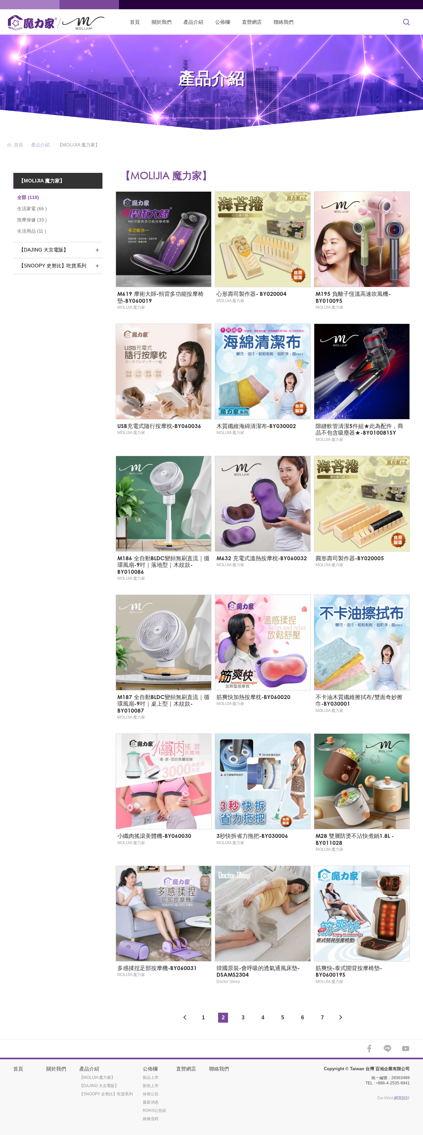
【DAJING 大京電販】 (43, 250)
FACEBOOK (369, 1048)
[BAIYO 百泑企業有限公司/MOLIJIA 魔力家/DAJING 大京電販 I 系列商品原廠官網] (61, 23)
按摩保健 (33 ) (32, 219)
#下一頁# (342, 1018)
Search (406, 22)
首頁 (135, 22)
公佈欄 (222, 22)
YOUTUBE (406, 1048)
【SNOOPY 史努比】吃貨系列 (52, 265)
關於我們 (162, 22)
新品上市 (151, 1077)
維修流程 (151, 1118)
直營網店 (252, 22)
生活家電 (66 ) (32, 208)
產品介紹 (193, 22)
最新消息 (151, 1102)
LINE (387, 1048)
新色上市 (151, 1085)
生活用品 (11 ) (31, 231)
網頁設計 (402, 1098)
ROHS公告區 (154, 1110)
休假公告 (151, 1094)
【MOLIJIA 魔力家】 (42, 180)
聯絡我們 (283, 22)
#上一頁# (183, 1018)
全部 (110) (28, 197)
